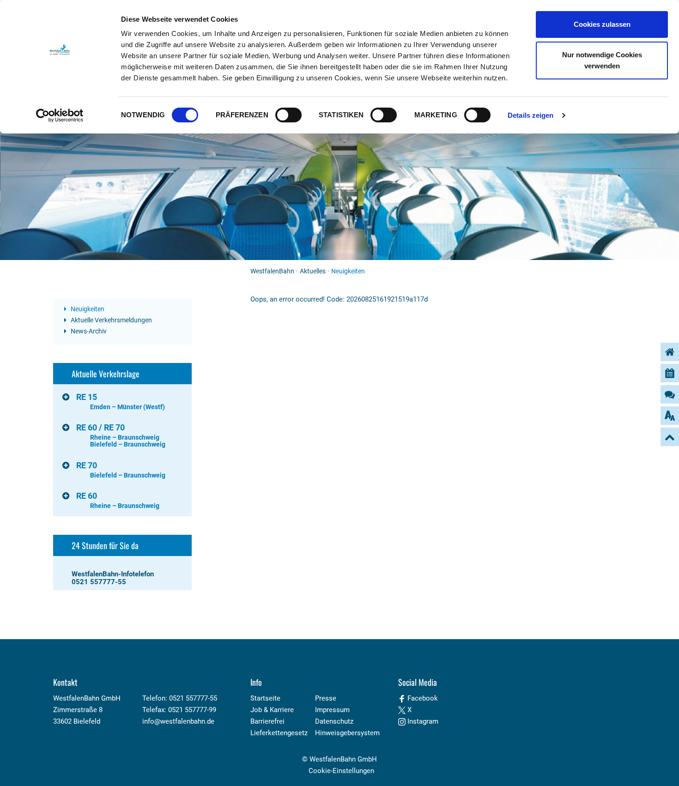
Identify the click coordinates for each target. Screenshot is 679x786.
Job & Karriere (272, 710)
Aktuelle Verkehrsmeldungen (110, 320)
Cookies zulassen (602, 24)
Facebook (422, 698)
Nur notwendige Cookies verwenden (602, 60)
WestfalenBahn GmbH (343, 759)
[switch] (288, 115)
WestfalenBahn (272, 271)
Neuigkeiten (86, 309)
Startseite (265, 698)
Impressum (332, 710)
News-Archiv (88, 331)
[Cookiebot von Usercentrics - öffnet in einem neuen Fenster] (59, 115)
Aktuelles (313, 271)
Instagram (422, 721)
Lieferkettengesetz (279, 733)
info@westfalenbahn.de (178, 721)
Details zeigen (530, 115)
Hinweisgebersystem (347, 733)
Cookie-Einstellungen (341, 771)
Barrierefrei (267, 721)
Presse (325, 698)
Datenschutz (334, 721)
